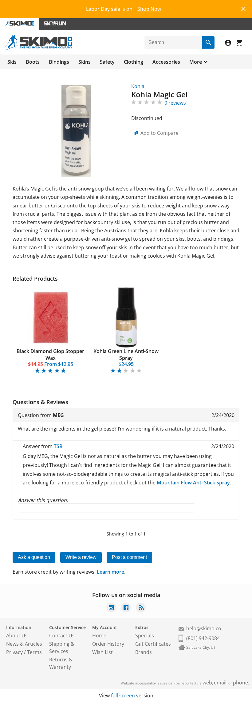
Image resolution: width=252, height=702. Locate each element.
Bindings (59, 61)
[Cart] (241, 43)
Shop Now (149, 9)
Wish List (102, 652)
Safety (107, 61)
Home (99, 635)
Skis (12, 61)
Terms (34, 652)
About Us (17, 635)
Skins (84, 61)
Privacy (14, 652)
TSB (58, 446)
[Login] (230, 43)
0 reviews (175, 102)
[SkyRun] (55, 24)
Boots (33, 61)
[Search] (208, 42)
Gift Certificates (153, 643)
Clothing (133, 61)
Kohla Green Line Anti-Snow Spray (126, 354)
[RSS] (140, 608)
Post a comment (129, 557)
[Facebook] (126, 608)
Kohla (137, 86)
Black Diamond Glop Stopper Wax (50, 354)
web (207, 682)
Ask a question (34, 557)
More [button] (195, 61)
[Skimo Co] (38, 48)
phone (240, 682)
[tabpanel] (50, 330)
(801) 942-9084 (203, 638)
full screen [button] (123, 695)
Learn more (110, 571)
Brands (143, 652)
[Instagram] (111, 608)
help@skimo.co (203, 628)
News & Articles (24, 643)
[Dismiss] (243, 8)
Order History (108, 643)
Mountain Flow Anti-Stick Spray (193, 482)
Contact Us (62, 635)
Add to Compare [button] (159, 133)
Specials (144, 635)
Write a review (80, 557)
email (220, 682)
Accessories (166, 61)
